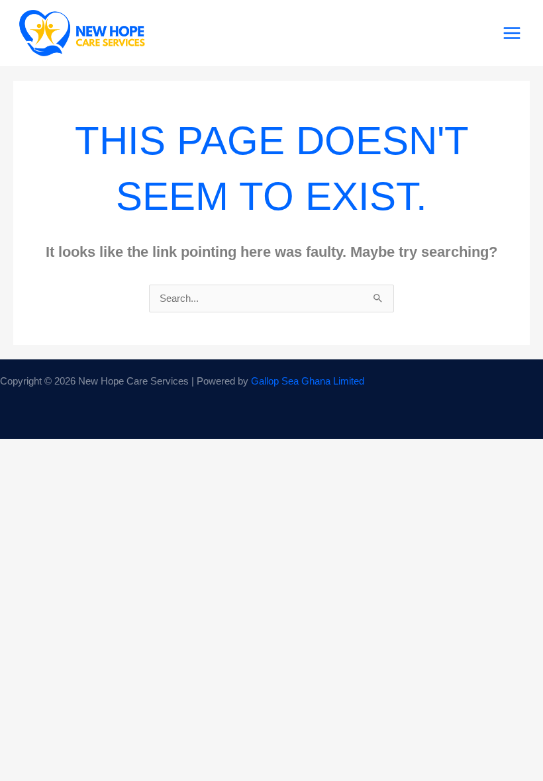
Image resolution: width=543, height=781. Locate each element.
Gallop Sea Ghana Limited (307, 381)
